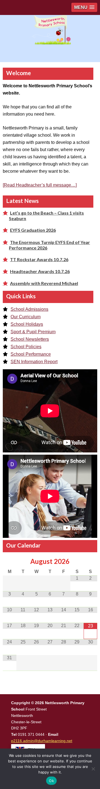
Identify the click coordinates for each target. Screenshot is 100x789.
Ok (51, 780)
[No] (93, 769)
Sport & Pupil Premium (33, 331)
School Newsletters (30, 339)
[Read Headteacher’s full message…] (40, 185)
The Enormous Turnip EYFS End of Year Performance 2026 (49, 245)
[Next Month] (90, 561)
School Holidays (27, 324)
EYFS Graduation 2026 (33, 230)
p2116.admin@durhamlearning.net (41, 741)
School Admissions (29, 309)
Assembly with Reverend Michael (44, 283)
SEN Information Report (34, 361)
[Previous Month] (9, 561)
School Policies (26, 346)
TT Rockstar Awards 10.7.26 (39, 259)
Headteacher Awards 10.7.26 (40, 271)
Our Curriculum (26, 316)
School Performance (31, 354)
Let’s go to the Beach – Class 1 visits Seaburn (46, 215)
